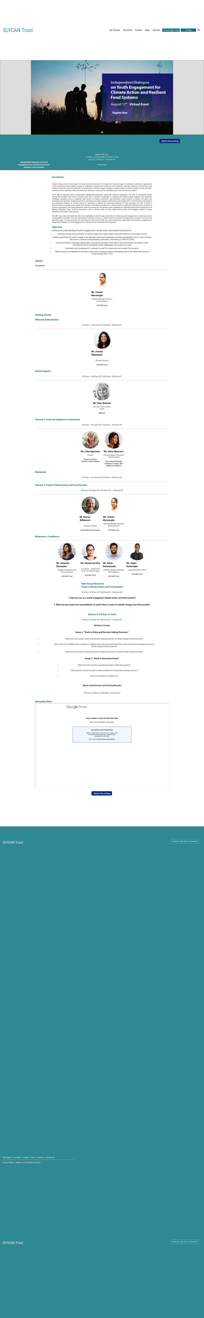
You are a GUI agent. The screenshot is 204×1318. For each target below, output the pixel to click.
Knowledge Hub (170, 30)
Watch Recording (170, 141)
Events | (26, 1157)
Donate (188, 30)
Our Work (127, 30)
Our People (114, 30)
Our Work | (18, 1157)
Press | (33, 1157)
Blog (147, 30)
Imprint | (18, 1162)
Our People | (8, 1157)
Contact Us (50, 1157)
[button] (102, 132)
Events (138, 30)
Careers (156, 30)
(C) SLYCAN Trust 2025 (31, 1162)
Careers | (41, 1157)
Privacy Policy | (8, 1162)
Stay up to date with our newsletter (185, 841)
